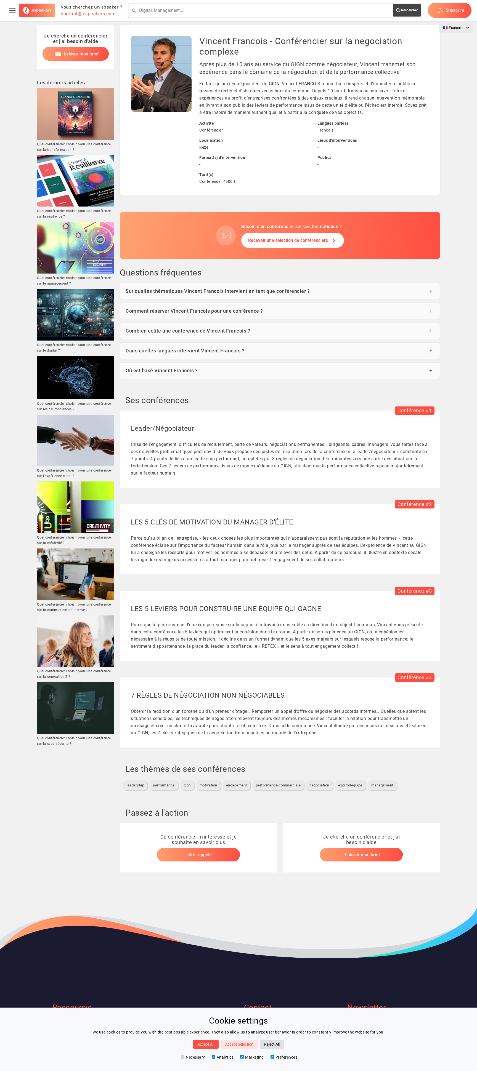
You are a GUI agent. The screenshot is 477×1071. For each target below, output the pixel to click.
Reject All (272, 1044)
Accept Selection (239, 1044)
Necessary (195, 1057)
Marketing (254, 1057)
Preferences (286, 1057)
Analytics (225, 1057)
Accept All (205, 1044)
